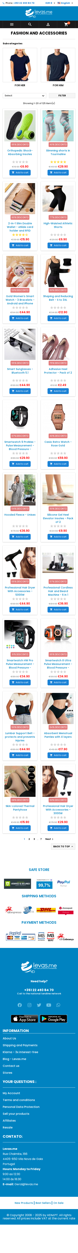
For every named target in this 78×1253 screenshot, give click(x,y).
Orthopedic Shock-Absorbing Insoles (20, 152)
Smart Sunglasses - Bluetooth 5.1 (20, 370)
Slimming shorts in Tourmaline (58, 152)
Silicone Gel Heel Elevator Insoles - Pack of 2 (58, 518)
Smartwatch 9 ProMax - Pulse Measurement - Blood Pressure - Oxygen (20, 447)
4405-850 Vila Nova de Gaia (23, 1159)
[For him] (58, 65)
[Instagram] (29, 1005)
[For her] (20, 65)
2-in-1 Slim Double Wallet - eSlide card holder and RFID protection (20, 229)
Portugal (9, 1164)
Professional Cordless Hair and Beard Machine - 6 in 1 (58, 591)
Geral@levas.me (26, 1184)
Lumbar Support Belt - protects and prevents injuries (20, 736)
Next (49, 839)
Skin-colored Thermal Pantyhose (20, 807)
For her (20, 85)
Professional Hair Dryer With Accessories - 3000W (58, 809)
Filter (62, 95)
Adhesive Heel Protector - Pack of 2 (58, 370)
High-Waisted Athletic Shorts (58, 225)
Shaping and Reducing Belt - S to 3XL (58, 298)
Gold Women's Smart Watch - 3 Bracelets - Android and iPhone (20, 299)
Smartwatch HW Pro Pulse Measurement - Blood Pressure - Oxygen (20, 666)
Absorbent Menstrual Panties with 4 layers (58, 735)
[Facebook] (19, 1005)
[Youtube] (48, 1005)
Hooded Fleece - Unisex (20, 515)
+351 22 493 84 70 (23, 3)
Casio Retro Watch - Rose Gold (58, 443)
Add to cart (20, 172)
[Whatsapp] (58, 1005)
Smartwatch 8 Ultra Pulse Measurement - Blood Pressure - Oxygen (58, 666)
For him (58, 85)
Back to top (63, 846)
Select (25, 96)
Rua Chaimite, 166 (15, 1154)
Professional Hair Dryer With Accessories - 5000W (20, 591)
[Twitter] (39, 1005)
